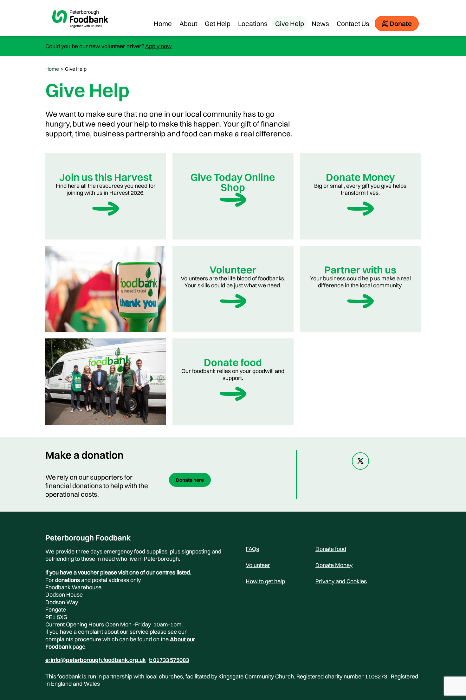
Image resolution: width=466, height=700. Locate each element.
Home (163, 23)
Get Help (217, 23)
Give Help (289, 23)
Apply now (158, 46)
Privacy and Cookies (341, 581)
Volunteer (258, 565)
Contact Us (353, 23)
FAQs (252, 549)
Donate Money (334, 565)
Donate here (190, 480)
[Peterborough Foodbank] (80, 33)
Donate (401, 23)
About (188, 23)
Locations (253, 23)
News (320, 23)
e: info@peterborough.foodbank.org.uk (95, 660)
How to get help (265, 581)
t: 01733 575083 (169, 660)
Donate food (330, 549)
